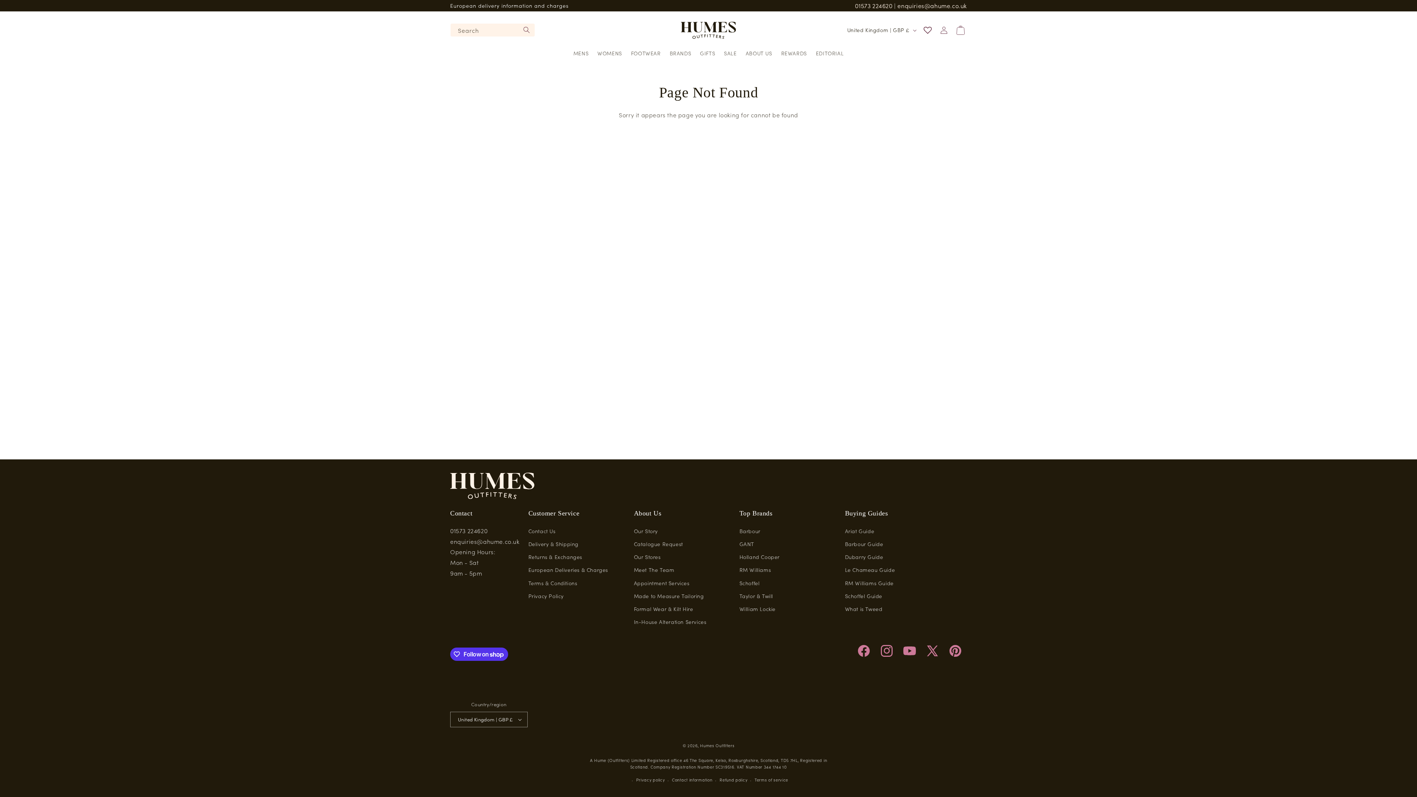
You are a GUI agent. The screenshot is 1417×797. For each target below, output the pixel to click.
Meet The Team (654, 569)
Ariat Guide (860, 531)
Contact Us (542, 531)
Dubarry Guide (864, 556)
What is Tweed (864, 609)
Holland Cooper (759, 556)
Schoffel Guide (863, 596)
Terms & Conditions (553, 583)
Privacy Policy (546, 596)
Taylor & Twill (756, 596)
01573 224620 (873, 5)
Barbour (750, 531)
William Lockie (757, 609)
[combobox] (493, 30)
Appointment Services (662, 583)
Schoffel (749, 583)
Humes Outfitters (717, 745)
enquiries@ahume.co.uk (932, 5)
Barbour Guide (864, 544)
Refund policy (733, 780)
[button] (581, 53)
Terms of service (771, 780)
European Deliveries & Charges (568, 569)
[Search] (526, 30)
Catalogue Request (658, 544)
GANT (746, 544)
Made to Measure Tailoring (669, 596)
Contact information (692, 780)
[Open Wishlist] (928, 30)
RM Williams (755, 569)
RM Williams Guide (869, 583)
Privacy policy (650, 780)
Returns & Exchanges (555, 556)
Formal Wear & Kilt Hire (663, 609)
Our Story (646, 531)
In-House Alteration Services (670, 621)
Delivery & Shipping (553, 544)
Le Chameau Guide (870, 569)
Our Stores (647, 556)
